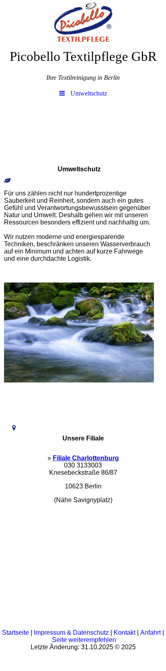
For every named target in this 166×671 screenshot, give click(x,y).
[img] (83, 22)
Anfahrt (150, 632)
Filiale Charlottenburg (86, 458)
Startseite (15, 632)
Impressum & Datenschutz (71, 632)
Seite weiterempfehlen (84, 639)
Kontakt (124, 632)
